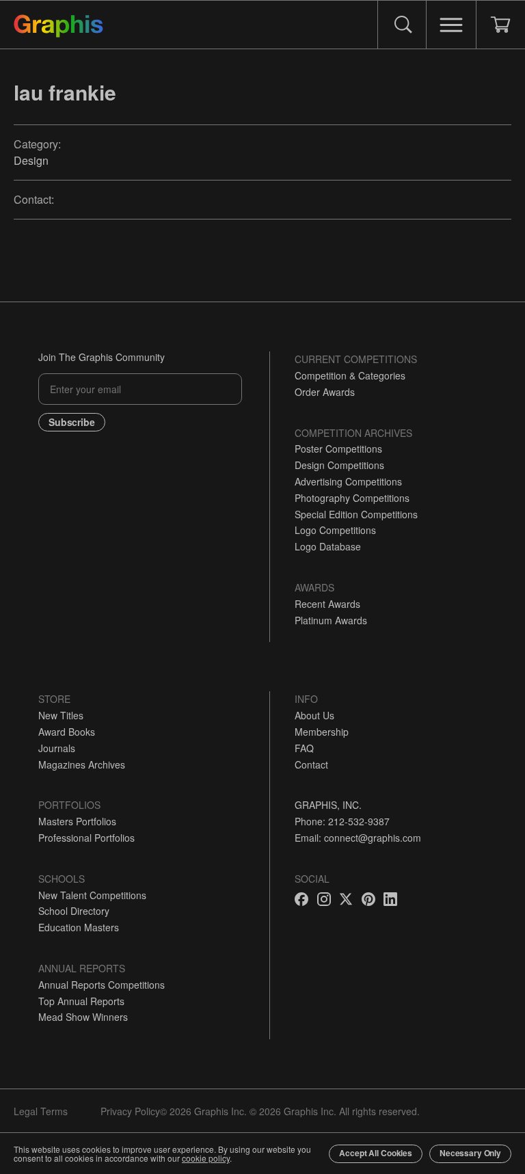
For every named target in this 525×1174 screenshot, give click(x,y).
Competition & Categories (350, 375)
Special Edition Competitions (356, 514)
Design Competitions (339, 465)
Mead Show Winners (83, 1017)
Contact (311, 764)
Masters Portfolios (77, 821)
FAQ (304, 748)
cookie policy (206, 1158)
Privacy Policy (130, 1111)
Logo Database (328, 546)
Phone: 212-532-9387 (342, 821)
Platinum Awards (331, 620)
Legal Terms (41, 1111)
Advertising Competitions (348, 481)
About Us (314, 715)
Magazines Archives (81, 764)
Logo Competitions (335, 530)
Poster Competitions (338, 448)
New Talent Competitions (92, 895)
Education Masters (78, 927)
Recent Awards (327, 604)
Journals (56, 748)
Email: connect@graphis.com (358, 837)
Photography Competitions (352, 498)
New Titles (60, 715)
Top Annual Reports (81, 1001)
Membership (322, 731)
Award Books (66, 731)
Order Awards (325, 392)
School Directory (73, 911)
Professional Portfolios (86, 837)
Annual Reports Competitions (101, 984)
